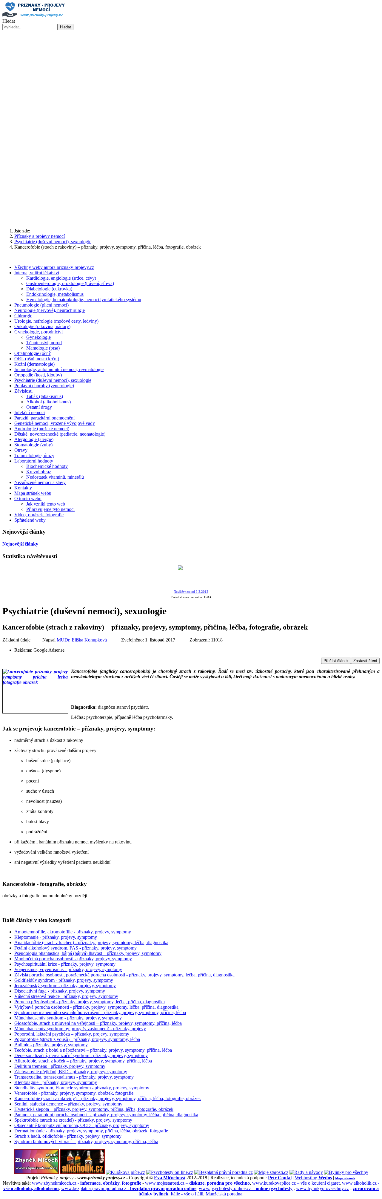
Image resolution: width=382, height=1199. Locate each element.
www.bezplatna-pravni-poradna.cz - (128, 1188)
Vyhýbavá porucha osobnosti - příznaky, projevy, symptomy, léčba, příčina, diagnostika (96, 1007)
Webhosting (313, 1177)
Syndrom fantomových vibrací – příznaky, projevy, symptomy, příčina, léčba (86, 1141)
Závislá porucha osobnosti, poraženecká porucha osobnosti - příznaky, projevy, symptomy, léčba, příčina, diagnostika (124, 974)
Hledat (8, 21)
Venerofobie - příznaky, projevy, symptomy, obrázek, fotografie (73, 1093)
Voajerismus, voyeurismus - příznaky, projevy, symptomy (68, 969)
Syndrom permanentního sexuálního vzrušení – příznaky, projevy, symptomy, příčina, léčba (100, 1012)
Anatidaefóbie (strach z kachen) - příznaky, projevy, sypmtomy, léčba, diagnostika (91, 942)
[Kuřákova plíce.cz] (125, 1172)
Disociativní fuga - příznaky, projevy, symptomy (59, 990)
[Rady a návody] (306, 1172)
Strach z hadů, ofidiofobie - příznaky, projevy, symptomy (67, 1136)
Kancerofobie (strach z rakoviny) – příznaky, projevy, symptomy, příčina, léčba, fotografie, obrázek (107, 1098)
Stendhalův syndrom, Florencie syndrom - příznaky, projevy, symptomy (81, 1087)
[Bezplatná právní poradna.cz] (223, 1172)
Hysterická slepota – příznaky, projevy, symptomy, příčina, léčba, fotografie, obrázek (93, 1109)
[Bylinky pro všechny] (346, 1172)
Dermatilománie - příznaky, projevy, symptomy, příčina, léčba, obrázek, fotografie (91, 1130)
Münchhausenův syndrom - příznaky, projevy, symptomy (68, 1017)
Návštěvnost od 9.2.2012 (191, 591)
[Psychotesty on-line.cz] (169, 1172)
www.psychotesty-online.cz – (245, 1188)
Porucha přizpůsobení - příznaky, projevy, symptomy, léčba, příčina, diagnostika (89, 1001)
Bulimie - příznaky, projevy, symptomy (51, 1044)
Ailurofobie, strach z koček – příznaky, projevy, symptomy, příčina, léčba (83, 1060)
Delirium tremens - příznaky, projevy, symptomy (59, 1066)
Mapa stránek (345, 1178)
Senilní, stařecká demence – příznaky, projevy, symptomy (68, 1103)
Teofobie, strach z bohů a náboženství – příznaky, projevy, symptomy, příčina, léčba (93, 1050)
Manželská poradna (224, 1193)
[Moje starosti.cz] (271, 1172)
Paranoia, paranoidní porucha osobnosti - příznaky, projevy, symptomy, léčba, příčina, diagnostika (106, 1114)
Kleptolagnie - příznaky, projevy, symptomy (55, 1082)
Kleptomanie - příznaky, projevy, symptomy (55, 937)
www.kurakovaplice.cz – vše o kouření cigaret (296, 1183)
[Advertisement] (191, 75)
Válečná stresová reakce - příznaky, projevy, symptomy (66, 996)
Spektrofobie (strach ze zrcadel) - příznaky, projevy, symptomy (73, 1120)
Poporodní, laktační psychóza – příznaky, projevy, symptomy (71, 1033)
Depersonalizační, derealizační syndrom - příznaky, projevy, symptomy (81, 1055)
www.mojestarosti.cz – (197, 1183)
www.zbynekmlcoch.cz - (86, 1183)
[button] (191, 209)
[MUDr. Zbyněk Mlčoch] (36, 1172)
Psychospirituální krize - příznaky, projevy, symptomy (64, 964)
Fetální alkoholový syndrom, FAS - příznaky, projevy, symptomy (75, 947)
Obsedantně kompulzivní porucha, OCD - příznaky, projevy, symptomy (81, 1125)
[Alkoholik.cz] (82, 1172)
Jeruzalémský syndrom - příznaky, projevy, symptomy (65, 985)
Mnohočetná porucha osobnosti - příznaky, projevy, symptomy (73, 958)
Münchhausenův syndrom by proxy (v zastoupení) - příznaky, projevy (80, 1028)
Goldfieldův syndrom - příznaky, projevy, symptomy (63, 980)
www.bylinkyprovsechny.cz (322, 1188)
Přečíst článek (336, 661)
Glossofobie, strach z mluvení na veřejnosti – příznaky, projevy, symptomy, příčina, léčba (98, 1023)
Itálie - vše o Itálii (187, 1193)
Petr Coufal (280, 1177)
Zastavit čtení (365, 661)
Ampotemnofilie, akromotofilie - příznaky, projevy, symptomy (72, 931)
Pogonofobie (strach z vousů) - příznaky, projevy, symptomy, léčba (77, 1039)
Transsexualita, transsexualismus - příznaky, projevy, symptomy (74, 1076)
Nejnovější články (20, 543)
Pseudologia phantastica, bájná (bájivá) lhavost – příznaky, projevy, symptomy (87, 953)
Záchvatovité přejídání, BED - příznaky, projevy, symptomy (70, 1071)
